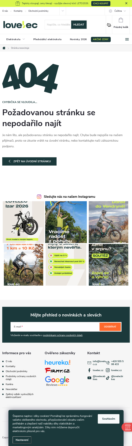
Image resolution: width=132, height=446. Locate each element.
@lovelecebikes (99, 378)
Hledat (78, 25)
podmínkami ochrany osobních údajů (62, 335)
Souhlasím (108, 419)
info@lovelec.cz (99, 363)
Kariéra (9, 384)
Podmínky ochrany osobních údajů (21, 378)
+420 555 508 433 (117, 363)
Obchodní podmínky (38, 11)
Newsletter (11, 389)
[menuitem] (15, 39)
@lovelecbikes (117, 378)
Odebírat (110, 326)
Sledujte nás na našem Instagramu (69, 196)
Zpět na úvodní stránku (32, 161)
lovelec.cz (98, 370)
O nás (5, 11)
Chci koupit (100, 3)
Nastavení (22, 440)
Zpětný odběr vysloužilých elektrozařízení (20, 396)
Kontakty (18, 11)
